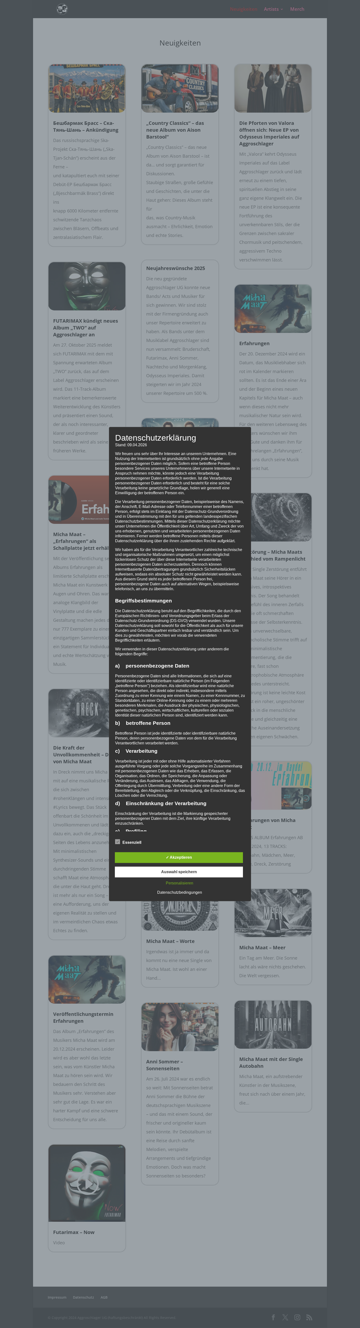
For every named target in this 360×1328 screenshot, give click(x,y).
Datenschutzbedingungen (179, 892)
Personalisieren (179, 883)
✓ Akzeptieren (179, 857)
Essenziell (131, 842)
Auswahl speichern (179, 872)
